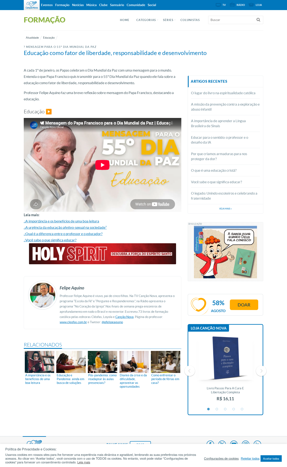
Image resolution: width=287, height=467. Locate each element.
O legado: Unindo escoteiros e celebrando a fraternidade (224, 195)
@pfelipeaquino (112, 322)
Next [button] (261, 371)
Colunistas (190, 20)
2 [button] (217, 409)
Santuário (117, 5)
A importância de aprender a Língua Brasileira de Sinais (218, 123)
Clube (103, 5)
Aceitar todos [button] (271, 458)
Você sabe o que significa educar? (216, 182)
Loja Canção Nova (208, 328)
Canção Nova (124, 317)
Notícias (78, 5)
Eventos (47, 5)
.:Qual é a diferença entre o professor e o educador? (63, 234)
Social (152, 5)
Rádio (241, 5)
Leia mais (83, 462)
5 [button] (242, 409)
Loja (259, 5)
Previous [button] (189, 371)
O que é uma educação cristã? (214, 170)
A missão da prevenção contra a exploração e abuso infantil (225, 106)
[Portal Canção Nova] (32, 5)
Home (124, 20)
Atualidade (32, 37)
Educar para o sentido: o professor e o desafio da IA (219, 139)
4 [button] (234, 409)
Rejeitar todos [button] (250, 458)
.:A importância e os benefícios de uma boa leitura (61, 221)
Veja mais (225, 208)
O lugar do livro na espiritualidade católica (223, 93)
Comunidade (136, 5)
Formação (62, 5)
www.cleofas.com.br (73, 322)
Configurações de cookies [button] (221, 458)
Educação (49, 37)
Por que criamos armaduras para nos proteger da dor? (219, 156)
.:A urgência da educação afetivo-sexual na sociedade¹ (65, 227)
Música (91, 5)
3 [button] (225, 409)
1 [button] (208, 409)
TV (224, 5)
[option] (225, 371)
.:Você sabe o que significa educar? (50, 240)
